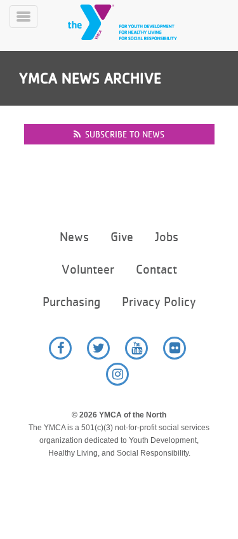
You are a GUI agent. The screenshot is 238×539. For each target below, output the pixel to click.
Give (121, 237)
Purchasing (71, 302)
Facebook (60, 348)
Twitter (98, 348)
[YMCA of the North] (138, 22)
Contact (156, 269)
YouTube (136, 348)
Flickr (174, 348)
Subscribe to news (124, 134)
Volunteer (88, 269)
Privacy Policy (158, 302)
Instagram (117, 374)
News (74, 237)
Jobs (166, 237)
